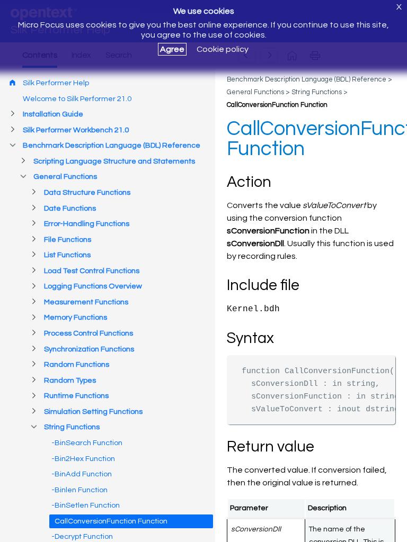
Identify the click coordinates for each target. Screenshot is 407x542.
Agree (172, 49)
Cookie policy (223, 49)
